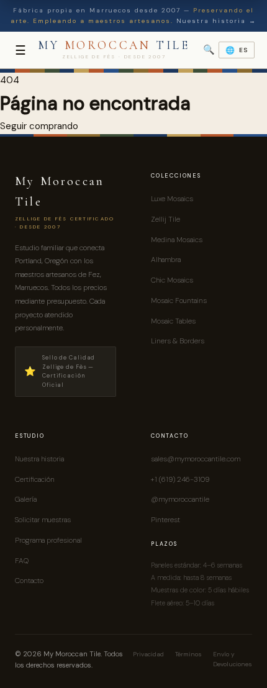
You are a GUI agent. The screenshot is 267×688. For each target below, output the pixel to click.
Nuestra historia (39, 459)
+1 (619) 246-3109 (180, 479)
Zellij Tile (165, 219)
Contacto (29, 581)
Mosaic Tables (173, 321)
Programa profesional (48, 540)
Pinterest (165, 520)
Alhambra (166, 260)
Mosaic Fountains (179, 301)
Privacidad (148, 654)
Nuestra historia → (216, 21)
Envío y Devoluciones (232, 659)
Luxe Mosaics (172, 199)
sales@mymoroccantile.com (195, 459)
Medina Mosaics (176, 240)
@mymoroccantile (180, 499)
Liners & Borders (177, 341)
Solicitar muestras (43, 520)
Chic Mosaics (172, 280)
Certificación (35, 479)
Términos (188, 654)
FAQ (22, 561)
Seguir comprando (39, 126)
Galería (26, 499)
